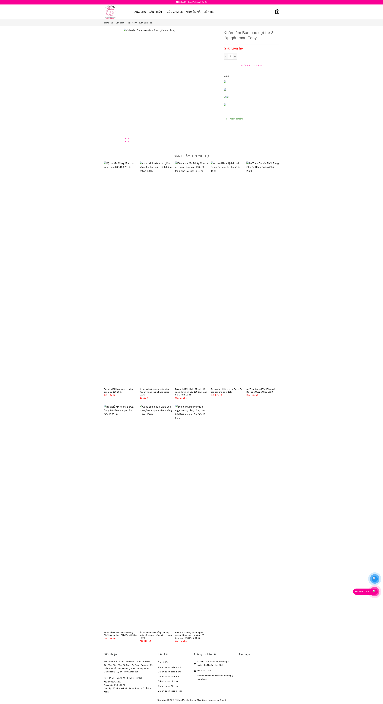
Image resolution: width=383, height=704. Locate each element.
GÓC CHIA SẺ (175, 12)
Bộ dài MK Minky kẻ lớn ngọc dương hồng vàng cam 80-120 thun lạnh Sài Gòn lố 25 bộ (189, 635)
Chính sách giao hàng (170, 671)
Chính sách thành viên (170, 667)
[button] (271, 12)
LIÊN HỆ (209, 12)
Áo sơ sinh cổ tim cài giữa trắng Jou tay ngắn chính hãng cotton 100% (155, 392)
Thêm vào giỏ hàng (251, 65)
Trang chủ (138, 12)
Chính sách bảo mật (169, 676)
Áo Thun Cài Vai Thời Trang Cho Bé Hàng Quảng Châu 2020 (261, 390)
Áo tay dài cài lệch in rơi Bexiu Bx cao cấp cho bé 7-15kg (226, 390)
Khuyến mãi (193, 12)
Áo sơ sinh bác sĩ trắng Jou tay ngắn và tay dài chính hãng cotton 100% (156, 635)
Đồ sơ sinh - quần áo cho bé (139, 23)
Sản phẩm (155, 12)
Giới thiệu (163, 662)
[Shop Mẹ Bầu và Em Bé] (115, 11)
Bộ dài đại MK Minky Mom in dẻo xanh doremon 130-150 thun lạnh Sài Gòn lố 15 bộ (191, 392)
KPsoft (223, 700)
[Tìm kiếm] (265, 12)
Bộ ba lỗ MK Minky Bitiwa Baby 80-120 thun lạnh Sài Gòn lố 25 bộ (120, 634)
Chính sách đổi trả (168, 686)
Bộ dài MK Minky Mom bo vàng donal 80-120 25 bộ (118, 390)
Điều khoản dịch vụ (168, 681)
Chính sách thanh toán (170, 691)
